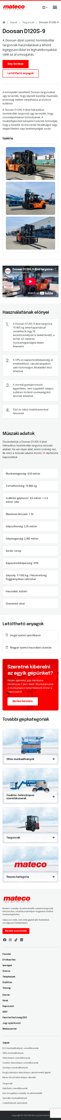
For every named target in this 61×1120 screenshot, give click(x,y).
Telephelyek (9, 977)
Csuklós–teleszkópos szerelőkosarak (20, 1062)
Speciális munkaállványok (15, 1098)
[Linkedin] (21, 940)
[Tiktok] (16, 940)
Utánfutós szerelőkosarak (15, 1088)
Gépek (14, 22)
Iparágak (7, 965)
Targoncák (28, 22)
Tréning (6, 988)
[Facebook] (5, 940)
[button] (54, 7)
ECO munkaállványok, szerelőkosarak (21, 1048)
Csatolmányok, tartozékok (15, 1102)
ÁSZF (5, 1012)
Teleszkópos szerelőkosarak (16, 1057)
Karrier (6, 995)
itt (44, 453)
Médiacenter (10, 1029)
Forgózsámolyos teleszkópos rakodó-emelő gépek (27, 1072)
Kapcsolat (8, 1006)
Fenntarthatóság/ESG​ (15, 1018)
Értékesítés (9, 960)
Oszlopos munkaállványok (15, 1067)
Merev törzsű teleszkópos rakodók (19, 1077)
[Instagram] (10, 940)
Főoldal (7, 954)
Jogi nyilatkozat (12, 1023)
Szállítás (7, 982)
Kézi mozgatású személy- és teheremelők (22, 1093)
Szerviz (6, 971)
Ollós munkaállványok (13, 1053)
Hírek (5, 1001)
